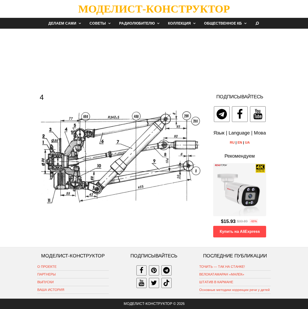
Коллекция (179, 23)
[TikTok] (166, 283)
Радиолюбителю (137, 23)
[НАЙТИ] (257, 23)
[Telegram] (222, 114)
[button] (81, 23)
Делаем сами (62, 23)
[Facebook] (240, 114)
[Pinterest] (154, 270)
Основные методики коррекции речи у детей (234, 290)
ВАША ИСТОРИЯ (50, 290)
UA (247, 142)
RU (232, 142)
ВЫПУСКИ (45, 282)
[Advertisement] (154, 59)
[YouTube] (258, 114)
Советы (98, 23)
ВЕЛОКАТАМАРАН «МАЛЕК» (221, 274)
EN (239, 142)
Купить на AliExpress (240, 231)
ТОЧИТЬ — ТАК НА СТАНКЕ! (222, 267)
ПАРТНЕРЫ (46, 274)
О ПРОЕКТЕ (47, 267)
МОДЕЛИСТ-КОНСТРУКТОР (154, 9)
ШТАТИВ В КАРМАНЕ (216, 282)
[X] (154, 283)
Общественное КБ (223, 23)
